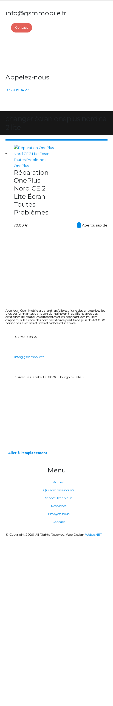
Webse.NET (93, 535)
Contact (58, 522)
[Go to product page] (35, 154)
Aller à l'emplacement (27, 453)
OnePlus (21, 165)
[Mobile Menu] (8, 104)
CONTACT (79, 225)
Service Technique (58, 498)
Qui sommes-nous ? (58, 490)
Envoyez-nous (58, 514)
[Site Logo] (26, 52)
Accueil (58, 482)
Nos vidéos (58, 506)
